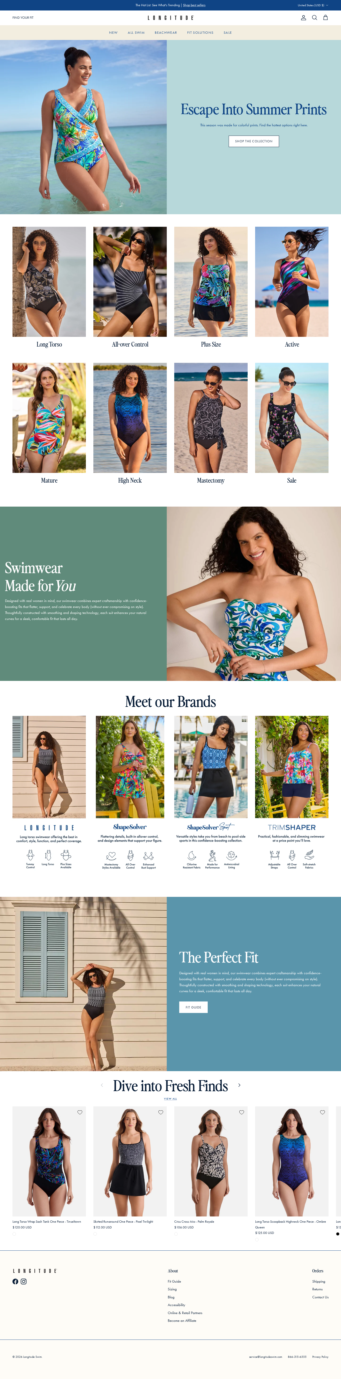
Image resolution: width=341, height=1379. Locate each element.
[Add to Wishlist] (80, 1112)
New (113, 32)
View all (170, 1098)
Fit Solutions (200, 32)
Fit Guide (193, 1007)
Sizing (172, 1289)
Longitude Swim (32, 1357)
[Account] (303, 18)
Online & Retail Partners (185, 1313)
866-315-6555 (297, 1357)
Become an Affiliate (182, 1320)
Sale (228, 32)
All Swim (136, 32)
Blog (171, 1297)
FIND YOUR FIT (22, 17)
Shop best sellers (194, 5)
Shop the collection (254, 141)
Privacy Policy (320, 1357)
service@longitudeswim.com (265, 1357)
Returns (317, 1289)
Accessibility (176, 1305)
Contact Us (320, 1297)
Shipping (318, 1281)
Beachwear (166, 32)
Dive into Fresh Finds (170, 1085)
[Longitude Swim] (170, 17)
